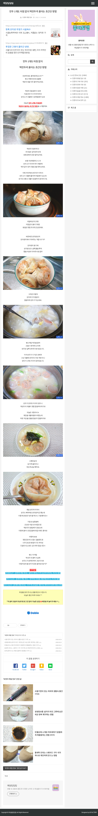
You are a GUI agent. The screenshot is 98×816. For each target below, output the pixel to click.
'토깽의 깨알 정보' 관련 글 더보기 (15, 768)
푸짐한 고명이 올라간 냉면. (17, 47)
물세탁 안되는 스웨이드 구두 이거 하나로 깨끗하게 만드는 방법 (22, 648)
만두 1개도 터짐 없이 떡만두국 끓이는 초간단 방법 (33, 11)
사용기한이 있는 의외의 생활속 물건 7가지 (16, 639)
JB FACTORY (93, 812)
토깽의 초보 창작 (79, 100)
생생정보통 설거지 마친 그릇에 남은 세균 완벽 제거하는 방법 (21, 642)
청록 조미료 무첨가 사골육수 (18, 29)
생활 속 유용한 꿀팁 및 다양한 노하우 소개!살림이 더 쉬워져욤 (28, 789)
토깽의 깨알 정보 (27, 17)
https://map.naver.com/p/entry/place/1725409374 (25, 43)
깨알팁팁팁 (8, 3)
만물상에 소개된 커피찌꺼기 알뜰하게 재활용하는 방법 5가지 (21, 645)
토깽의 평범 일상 (79, 79)
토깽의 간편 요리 (80, 94)
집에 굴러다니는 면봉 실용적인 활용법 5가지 (17, 651)
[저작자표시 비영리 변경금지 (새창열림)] (30, 625)
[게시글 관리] (14, 625)
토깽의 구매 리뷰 (80, 82)
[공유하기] (11, 625)
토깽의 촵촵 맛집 (79, 91)
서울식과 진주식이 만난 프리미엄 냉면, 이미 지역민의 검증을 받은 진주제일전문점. (26, 51)
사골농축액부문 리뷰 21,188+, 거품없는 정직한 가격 (26, 34)
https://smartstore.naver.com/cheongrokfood (23, 26)
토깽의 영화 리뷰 (79, 85)
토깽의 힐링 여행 (79, 88)
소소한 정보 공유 (78, 75)
